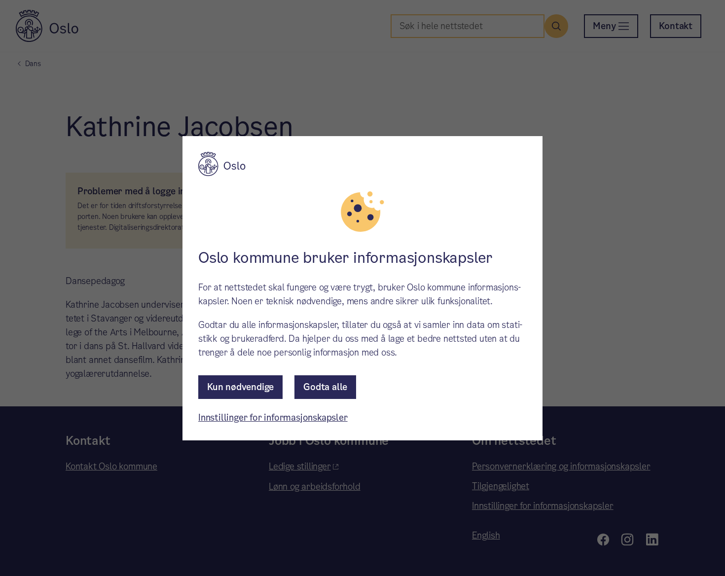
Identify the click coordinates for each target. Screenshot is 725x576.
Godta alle (325, 387)
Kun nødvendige (240, 387)
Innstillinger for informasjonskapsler (273, 417)
